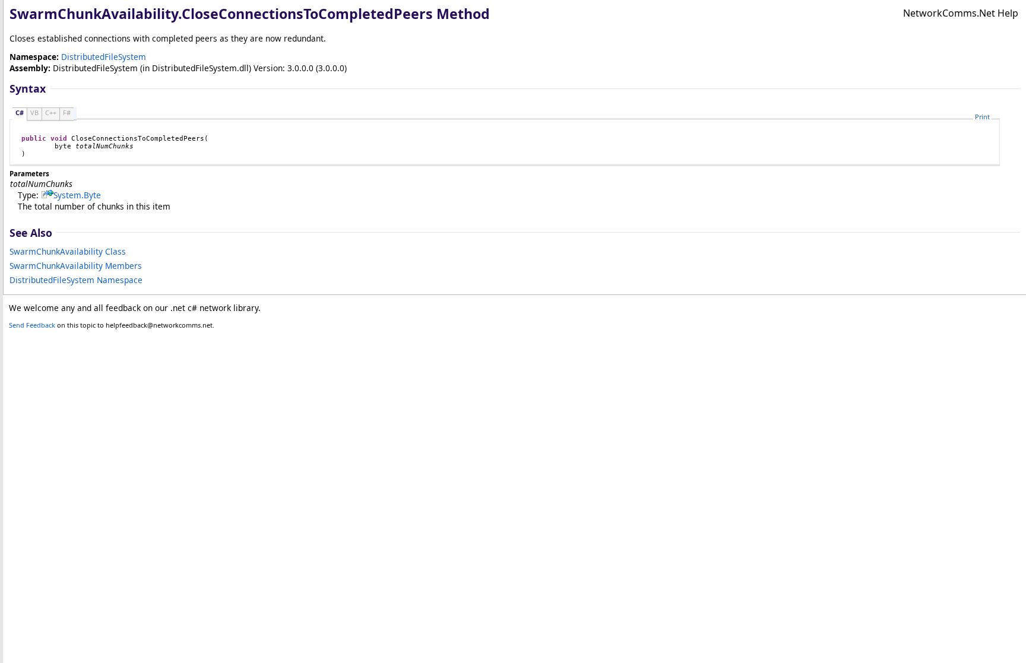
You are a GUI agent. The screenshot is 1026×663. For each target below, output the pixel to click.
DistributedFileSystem (103, 56)
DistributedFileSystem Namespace (76, 279)
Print (982, 116)
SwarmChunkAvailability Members (76, 265)
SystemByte (77, 195)
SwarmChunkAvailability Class (68, 251)
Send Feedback (32, 325)
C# (19, 112)
